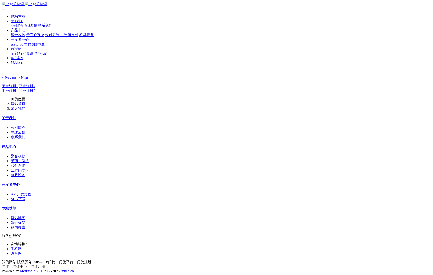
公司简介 (18, 128)
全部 (14, 53)
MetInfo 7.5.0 (30, 271)
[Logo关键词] (216, 4)
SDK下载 (18, 199)
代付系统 (18, 165)
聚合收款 (18, 156)
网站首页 (18, 16)
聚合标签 (18, 223)
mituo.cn (67, 271)
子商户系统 (20, 161)
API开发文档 (21, 194)
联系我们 (18, 137)
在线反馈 (18, 132)
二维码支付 (20, 170)
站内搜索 (18, 227)
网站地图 (18, 218)
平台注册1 (10, 86)
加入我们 (18, 108)
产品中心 (9, 147)
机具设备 (18, 175)
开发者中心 (11, 184)
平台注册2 (27, 86)
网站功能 (9, 208)
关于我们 (9, 118)
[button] (10, 78)
